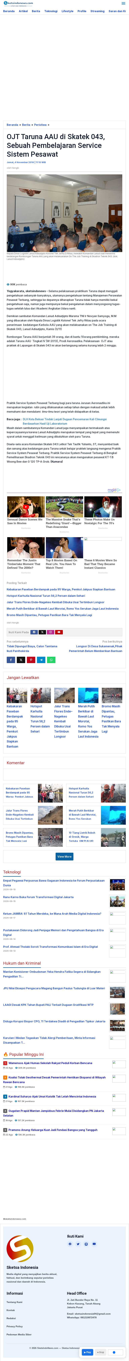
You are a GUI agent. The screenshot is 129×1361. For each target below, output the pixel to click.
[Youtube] (59, 632)
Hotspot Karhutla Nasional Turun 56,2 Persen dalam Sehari (46, 595)
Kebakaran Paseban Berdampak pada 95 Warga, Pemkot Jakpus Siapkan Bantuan (61, 589)
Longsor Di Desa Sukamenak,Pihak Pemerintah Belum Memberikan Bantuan (95, 646)
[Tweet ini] (21, 660)
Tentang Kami (14, 1302)
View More (64, 856)
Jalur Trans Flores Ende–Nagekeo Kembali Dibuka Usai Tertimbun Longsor (55, 602)
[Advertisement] (66, 42)
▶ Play (87, 1352)
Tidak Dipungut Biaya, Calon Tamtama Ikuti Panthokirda (32, 646)
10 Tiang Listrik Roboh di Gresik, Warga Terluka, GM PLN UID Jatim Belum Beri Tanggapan (82, 841)
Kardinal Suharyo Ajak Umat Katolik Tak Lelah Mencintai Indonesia (52, 1096)
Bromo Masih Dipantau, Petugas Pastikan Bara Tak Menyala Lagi (49, 615)
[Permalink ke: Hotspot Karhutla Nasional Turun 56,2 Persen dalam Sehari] (41, 695)
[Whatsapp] (51, 660)
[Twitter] (42, 632)
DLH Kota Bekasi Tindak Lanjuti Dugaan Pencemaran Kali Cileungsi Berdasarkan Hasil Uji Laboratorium (65, 421)
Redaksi (11, 1318)
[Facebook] (34, 632)
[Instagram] (50, 632)
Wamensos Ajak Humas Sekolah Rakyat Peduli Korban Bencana (50, 1063)
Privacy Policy (15, 1326)
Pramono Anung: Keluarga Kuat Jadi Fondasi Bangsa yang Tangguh (53, 1130)
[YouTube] (94, 1244)
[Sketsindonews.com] (18, 3)
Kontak (11, 1310)
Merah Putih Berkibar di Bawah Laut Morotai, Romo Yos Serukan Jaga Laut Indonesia (63, 608)
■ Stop (100, 1352)
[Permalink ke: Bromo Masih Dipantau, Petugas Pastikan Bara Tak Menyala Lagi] (112, 695)
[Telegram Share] (41, 660)
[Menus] (123, 3)
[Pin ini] (31, 660)
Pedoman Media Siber (19, 1334)
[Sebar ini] (11, 660)
